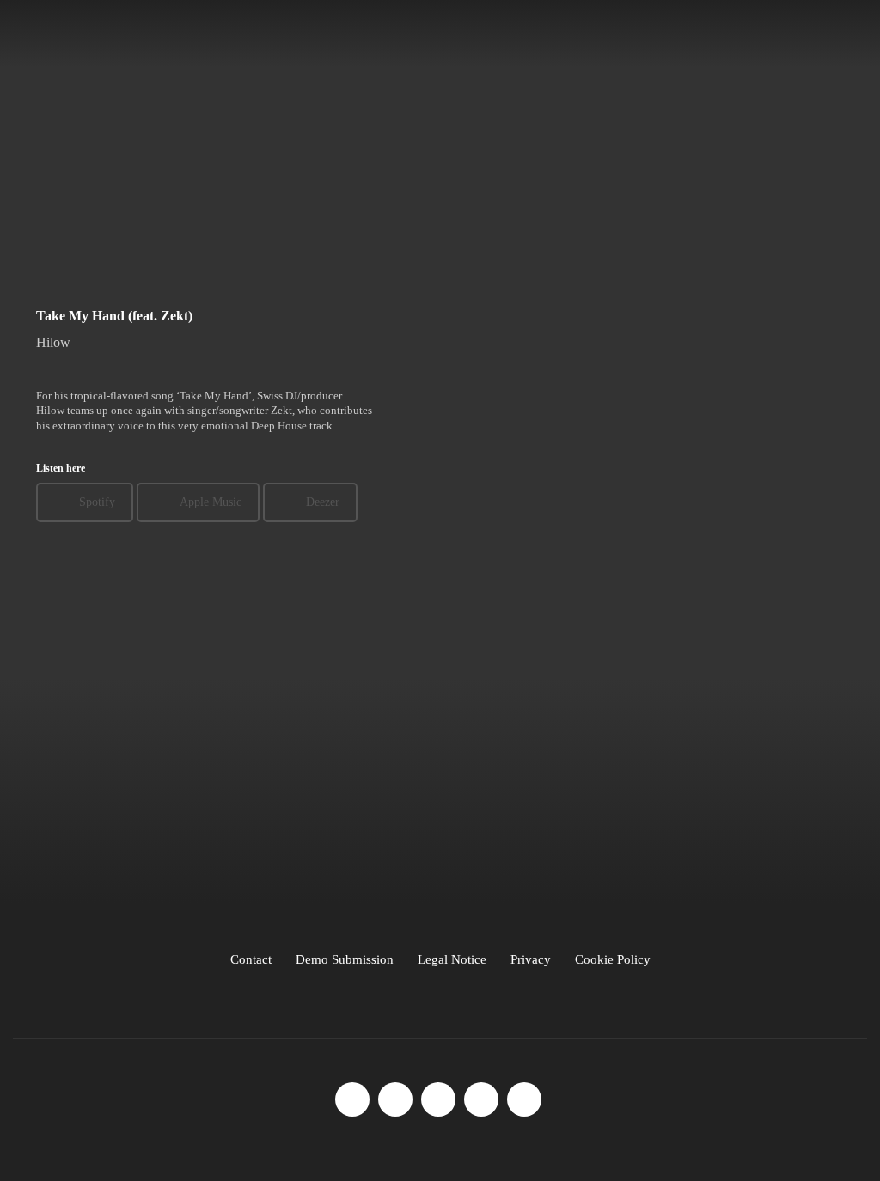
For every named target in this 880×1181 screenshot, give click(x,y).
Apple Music (210, 502)
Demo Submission (345, 959)
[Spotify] (524, 1099)
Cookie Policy (613, 959)
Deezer (322, 502)
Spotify (97, 502)
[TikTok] (438, 1099)
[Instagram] (395, 1099)
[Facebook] (352, 1099)
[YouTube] (481, 1099)
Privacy (530, 959)
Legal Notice (452, 959)
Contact (251, 959)
